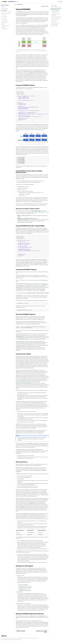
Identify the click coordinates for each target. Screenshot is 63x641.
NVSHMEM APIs (3, 22)
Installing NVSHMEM (4, 8)
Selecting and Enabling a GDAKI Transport (56, 12)
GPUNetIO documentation (37, 201)
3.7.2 (17, 1)
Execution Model (4, 16)
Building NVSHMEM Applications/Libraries (54, 25)
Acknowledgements (4, 28)
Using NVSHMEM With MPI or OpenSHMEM (56, 15)
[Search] (59, 1)
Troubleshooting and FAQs (5, 25)
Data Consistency (54, 21)
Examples (2, 24)
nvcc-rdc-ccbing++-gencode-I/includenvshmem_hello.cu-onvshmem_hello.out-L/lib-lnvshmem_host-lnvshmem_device (33, 292)
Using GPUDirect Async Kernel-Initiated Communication (56, 9)
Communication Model (54, 19)
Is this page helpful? (44, 6)
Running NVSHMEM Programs (56, 18)
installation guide (19, 319)
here (37, 572)
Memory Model (3, 14)
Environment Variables (4, 21)
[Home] (15, 4)
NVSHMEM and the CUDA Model (6, 11)
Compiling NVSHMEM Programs (56, 16)
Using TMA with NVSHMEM (5, 13)
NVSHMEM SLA (3, 27)
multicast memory (43, 385)
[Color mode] (61, 1)
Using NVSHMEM (4, 10)
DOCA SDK (37, 197)
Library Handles (3, 19)
